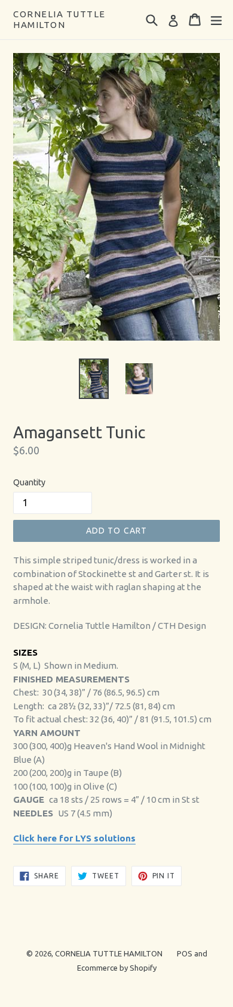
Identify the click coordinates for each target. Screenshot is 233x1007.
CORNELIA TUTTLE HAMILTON (59, 19)
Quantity (29, 482)
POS (184, 953)
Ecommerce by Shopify (117, 968)
